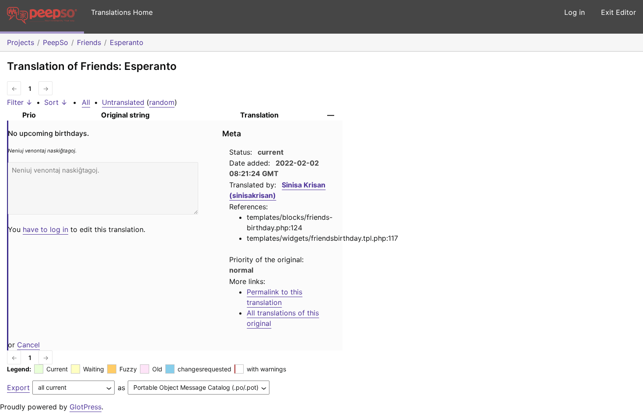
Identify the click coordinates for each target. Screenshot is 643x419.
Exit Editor (618, 12)
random (162, 102)
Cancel (28, 344)
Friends (89, 42)
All (86, 102)
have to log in (45, 229)
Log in (574, 12)
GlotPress (85, 406)
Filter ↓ (19, 102)
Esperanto (126, 42)
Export (18, 387)
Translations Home (122, 12)
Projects (20, 42)
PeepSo (55, 42)
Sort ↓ (55, 102)
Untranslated (123, 102)
